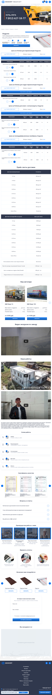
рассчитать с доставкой (26, 113)
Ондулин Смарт (23, 588)
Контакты (26, 676)
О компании (26, 666)
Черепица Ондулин (9, 588)
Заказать (16, 45)
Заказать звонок (45, 692)
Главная (2, 29)
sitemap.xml (26, 682)
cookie (16, 692)
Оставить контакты (26, 619)
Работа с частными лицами (26, 680)
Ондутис (37, 588)
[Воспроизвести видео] (26, 341)
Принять (23, 692)
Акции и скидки (26, 674)
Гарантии (26, 672)
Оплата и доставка (26, 670)
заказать (11, 591)
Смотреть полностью (7, 38)
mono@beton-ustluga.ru (9, 690)
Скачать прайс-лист (10, 54)
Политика (26, 678)
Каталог (7, 29)
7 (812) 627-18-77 (17, 1)
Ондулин (11, 29)
